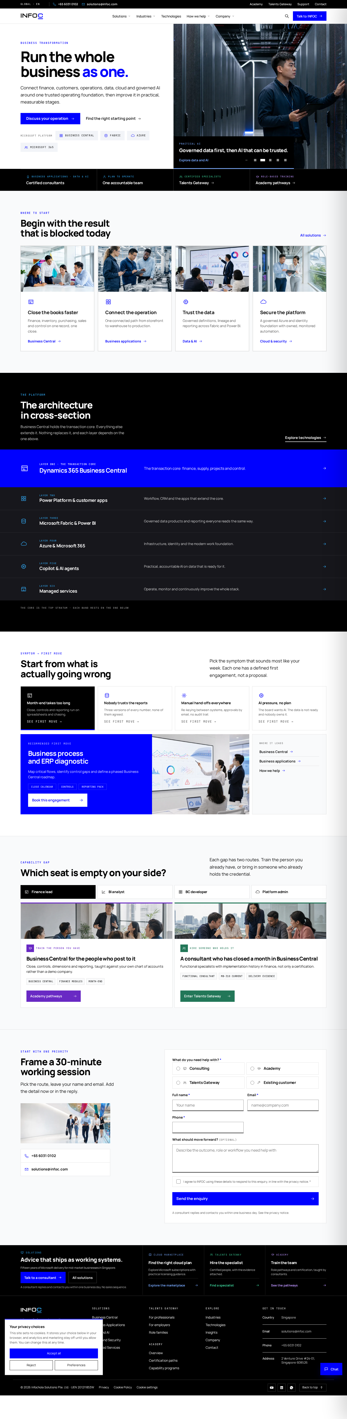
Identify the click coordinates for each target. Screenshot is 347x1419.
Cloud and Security (106, 1340)
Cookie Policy (123, 1387)
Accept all (54, 1353)
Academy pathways (46, 996)
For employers (159, 1325)
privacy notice (278, 1213)
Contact (320, 4)
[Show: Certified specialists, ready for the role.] (285, 160)
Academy (256, 4)
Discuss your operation (47, 118)
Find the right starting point (111, 118)
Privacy (104, 1387)
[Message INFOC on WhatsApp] (292, 1388)
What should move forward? (204, 1139)
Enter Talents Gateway (202, 996)
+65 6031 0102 (68, 4)
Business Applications (108, 1325)
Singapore (288, 1317)
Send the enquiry (192, 1198)
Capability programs (164, 1368)
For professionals (161, 1317)
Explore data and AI (193, 160)
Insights (211, 1332)
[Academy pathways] (306, 183)
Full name (181, 1095)
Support (303, 4)
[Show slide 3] (270, 160)
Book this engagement (51, 800)
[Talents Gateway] (227, 183)
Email (252, 1095)
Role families (158, 1332)
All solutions (310, 235)
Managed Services (106, 1347)
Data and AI (100, 1332)
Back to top (310, 1387)
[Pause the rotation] (246, 160)
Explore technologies (303, 437)
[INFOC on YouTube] (272, 1388)
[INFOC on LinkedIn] (282, 1388)
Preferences (76, 1365)
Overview (156, 1353)
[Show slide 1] (255, 160)
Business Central (273, 751)
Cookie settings (147, 1387)
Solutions (119, 16)
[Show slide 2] (263, 160)
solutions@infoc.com (102, 4)
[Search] (287, 16)
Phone (178, 1117)
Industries (143, 16)
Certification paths (163, 1360)
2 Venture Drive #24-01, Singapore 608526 (298, 1360)
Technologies (171, 16)
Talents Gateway (280, 4)
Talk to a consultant (40, 1277)
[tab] (58, 708)
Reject (31, 1365)
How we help (196, 16)
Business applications (277, 761)
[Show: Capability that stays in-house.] (278, 160)
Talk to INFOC (307, 16)
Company (223, 16)
